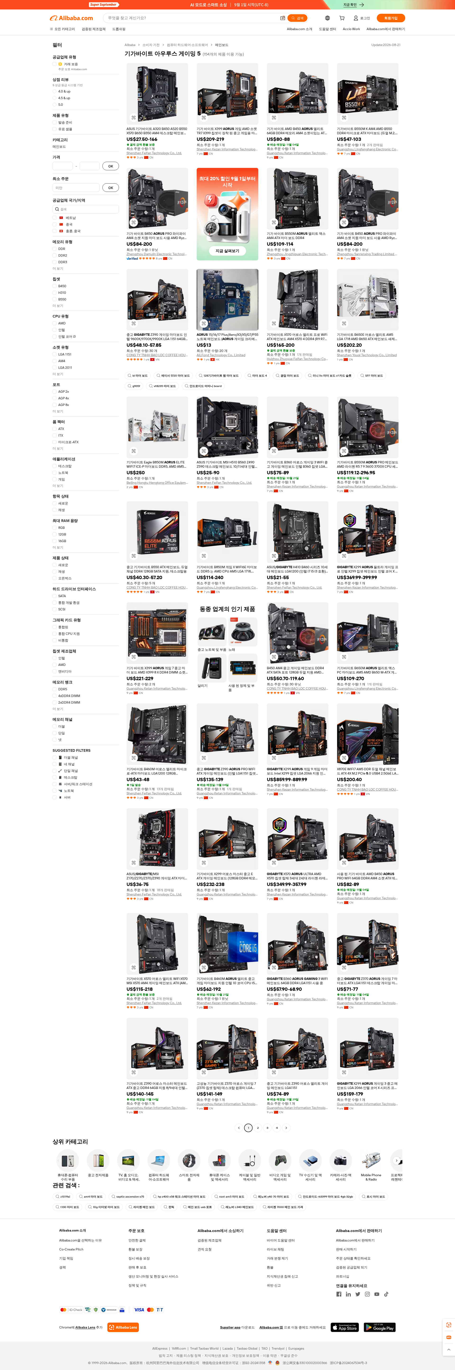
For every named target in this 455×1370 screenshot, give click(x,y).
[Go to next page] (286, 1128)
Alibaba (130, 45)
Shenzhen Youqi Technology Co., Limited (367, 355)
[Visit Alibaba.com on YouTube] (377, 1294)
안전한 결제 (137, 1240)
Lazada (228, 1348)
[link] (449, 1325)
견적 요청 (205, 1249)
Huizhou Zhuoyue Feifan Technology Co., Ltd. (297, 359)
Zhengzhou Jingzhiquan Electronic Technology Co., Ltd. (297, 254)
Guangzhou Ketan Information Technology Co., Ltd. (297, 153)
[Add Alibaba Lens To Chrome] (123, 1327)
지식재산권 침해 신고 (282, 1276)
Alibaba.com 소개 (72, 1230)
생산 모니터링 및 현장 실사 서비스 (153, 1276)
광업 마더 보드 (290, 375)
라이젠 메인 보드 (144, 1207)
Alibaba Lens (85, 1327)
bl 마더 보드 (140, 375)
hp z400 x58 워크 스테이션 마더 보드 (181, 1196)
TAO (264, 1348)
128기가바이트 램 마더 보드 (221, 375)
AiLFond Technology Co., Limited (221, 355)
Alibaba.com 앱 (271, 1327)
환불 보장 (135, 1249)
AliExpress (160, 1348)
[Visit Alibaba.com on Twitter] (358, 1294)
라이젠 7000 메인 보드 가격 (285, 1207)
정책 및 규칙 (137, 1285)
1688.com (179, 1348)
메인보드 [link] (221, 45)
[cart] (342, 19)
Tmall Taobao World (204, 1348)
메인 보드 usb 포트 (200, 1207)
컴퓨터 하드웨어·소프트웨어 (187, 45)
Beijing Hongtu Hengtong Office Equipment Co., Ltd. (157, 482)
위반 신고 (274, 1285)
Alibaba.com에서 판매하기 (355, 1240)
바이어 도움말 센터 (281, 1240)
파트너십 (342, 1276)
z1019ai (65, 1196)
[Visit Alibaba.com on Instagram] (367, 1294)
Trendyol (278, 1348)
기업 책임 (66, 1258)
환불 (270, 1267)
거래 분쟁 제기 (277, 1258)
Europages (296, 1348)
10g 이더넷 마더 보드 (106, 1207)
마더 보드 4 (259, 375)
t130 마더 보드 (69, 1207)
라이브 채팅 (275, 1249)
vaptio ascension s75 (130, 1196)
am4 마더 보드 (93, 1196)
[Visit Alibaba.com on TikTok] (386, 1294)
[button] (283, 18)
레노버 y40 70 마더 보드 (273, 1196)
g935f (136, 386)
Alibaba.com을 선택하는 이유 (80, 1240)
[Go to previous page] (239, 1128)
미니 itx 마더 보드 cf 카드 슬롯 (332, 375)
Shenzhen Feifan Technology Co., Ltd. (154, 153)
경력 (62, 1267)
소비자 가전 (151, 45)
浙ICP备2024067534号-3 (348, 1363)
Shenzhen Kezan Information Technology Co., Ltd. (227, 149)
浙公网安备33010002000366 (305, 1363)
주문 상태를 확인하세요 (353, 1258)
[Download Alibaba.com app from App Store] (345, 1327)
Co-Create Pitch (71, 1249)
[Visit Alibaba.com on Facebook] (339, 1294)
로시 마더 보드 (376, 1196)
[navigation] (86, 587)
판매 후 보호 (137, 1267)
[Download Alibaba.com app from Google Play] (380, 1327)
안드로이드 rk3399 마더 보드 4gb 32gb (328, 1196)
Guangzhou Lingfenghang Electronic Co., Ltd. (368, 149)
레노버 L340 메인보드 (240, 1207)
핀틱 (171, 1207)
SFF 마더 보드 (374, 375)
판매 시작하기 (346, 1249)
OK (110, 166)
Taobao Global (247, 1348)
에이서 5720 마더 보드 (175, 375)
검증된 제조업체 (210, 1240)
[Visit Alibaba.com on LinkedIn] (348, 1294)
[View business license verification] (270, 1363)
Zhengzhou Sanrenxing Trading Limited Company (368, 254)
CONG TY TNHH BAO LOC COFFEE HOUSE (157, 355)
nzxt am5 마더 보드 (231, 1196)
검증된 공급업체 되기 (351, 1267)
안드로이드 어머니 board (206, 386)
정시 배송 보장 (139, 1258)
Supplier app (230, 1327)
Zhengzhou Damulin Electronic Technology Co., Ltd (157, 254)
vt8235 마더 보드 (165, 386)
